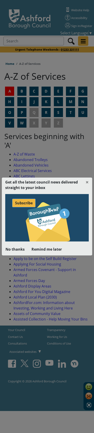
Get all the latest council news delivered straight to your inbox (41, 185)
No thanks (15, 249)
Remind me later (46, 249)
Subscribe (24, 203)
